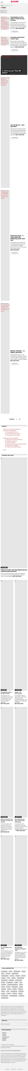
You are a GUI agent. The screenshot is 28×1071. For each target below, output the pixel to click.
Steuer (9, 993)
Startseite (7, 1069)
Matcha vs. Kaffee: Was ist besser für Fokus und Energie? (7, 821)
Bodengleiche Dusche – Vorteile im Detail (6, 693)
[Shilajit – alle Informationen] (21, 635)
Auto (11, 971)
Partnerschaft (5, 1037)
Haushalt (12, 980)
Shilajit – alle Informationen (18, 693)
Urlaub (20, 993)
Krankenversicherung (13, 984)
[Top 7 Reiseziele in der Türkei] (7, 890)
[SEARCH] (26, 2)
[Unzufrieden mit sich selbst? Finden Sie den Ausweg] (5, 23)
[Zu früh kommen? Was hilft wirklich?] (14, 65)
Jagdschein (10, 982)
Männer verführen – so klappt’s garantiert (17, 351)
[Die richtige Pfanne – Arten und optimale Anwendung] (21, 762)
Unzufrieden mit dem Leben (12, 433)
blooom (14, 1)
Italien (3, 982)
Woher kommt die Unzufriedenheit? (12, 429)
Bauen (24, 971)
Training (15, 993)
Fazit (4, 449)
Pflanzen (21, 989)
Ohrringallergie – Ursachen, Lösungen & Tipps (20, 949)
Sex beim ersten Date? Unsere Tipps (17, 38)
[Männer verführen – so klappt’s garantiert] (5, 358)
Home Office (19, 980)
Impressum (20, 1069)
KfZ (21, 982)
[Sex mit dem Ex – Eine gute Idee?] (5, 132)
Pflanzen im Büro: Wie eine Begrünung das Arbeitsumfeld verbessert (14, 570)
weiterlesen (20, 28)
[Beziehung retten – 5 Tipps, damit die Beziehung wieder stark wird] (5, 245)
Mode (9, 989)
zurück (11, 419)
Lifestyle (18, 816)
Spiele (3, 993)
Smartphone (14, 991)
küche (8, 986)
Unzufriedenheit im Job (11, 432)
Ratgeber (4, 567)
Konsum (4, 984)
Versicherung (5, 995)
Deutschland (15, 973)
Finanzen (4, 1032)
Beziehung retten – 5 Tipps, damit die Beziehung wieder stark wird (17, 238)
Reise (3, 991)
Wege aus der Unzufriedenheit (10, 438)
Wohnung (22, 995)
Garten (14, 978)
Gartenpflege (21, 978)
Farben (23, 975)
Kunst (3, 986)
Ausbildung (4, 971)
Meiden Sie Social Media (11, 445)
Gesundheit (4, 980)
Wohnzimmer (5, 998)
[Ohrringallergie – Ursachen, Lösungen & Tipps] (21, 890)
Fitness (3, 978)
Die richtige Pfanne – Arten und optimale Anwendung (20, 821)
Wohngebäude (14, 995)
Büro (3, 973)
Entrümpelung (5, 975)
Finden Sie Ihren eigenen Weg (13, 447)
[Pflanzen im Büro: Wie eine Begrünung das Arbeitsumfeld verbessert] (14, 513)
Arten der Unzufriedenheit (9, 430)
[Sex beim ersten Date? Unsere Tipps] (5, 41)
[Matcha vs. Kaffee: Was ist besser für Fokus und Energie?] (7, 762)
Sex (8, 991)
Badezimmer (17, 971)
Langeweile (15, 986)
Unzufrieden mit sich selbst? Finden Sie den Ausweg (17, 18)
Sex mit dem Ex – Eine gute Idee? (17, 125)
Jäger (16, 982)
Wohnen (3, 689)
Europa (12, 975)
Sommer (21, 991)
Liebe (21, 986)
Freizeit (3, 945)
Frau (9, 978)
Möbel (15, 989)
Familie (18, 975)
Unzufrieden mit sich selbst (12, 435)
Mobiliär (4, 989)
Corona (8, 973)
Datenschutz (13, 1069)
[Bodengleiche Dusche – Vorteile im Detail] (7, 635)
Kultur (21, 984)
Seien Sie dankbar (10, 442)
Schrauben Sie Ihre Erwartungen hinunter (15, 444)
